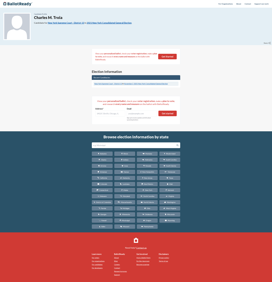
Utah (170, 184)
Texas (169, 178)
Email (129, 109)
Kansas (125, 172)
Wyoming (170, 220)
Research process (120, 271)
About (238, 4)
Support (117, 275)
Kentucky (125, 178)
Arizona (102, 166)
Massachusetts (125, 202)
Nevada (147, 166)
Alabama (102, 154)
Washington (170, 202)
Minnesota (125, 214)
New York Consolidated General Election (146, 84)
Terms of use (163, 261)
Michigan (124, 208)
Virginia (170, 196)
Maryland (125, 196)
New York (147, 190)
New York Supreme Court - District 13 (66, 23)
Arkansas (102, 172)
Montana (147, 154)
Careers (117, 264)
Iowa (125, 166)
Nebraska (147, 160)
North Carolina (147, 196)
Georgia (102, 214)
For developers (97, 268)
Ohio (147, 208)
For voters (95, 258)
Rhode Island (169, 154)
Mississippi (125, 220)
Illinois (124, 154)
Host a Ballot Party (143, 258)
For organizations (98, 261)
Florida (102, 208)
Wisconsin (170, 214)
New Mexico (147, 184)
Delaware (102, 196)
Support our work (261, 4)
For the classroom (142, 261)
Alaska (102, 160)
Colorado (102, 184)
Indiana (124, 160)
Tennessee (169, 172)
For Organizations (225, 4)
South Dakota (170, 166)
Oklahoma (147, 214)
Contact (248, 4)
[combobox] (110, 113)
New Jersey (147, 178)
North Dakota (147, 202)
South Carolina (169, 160)
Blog (116, 261)
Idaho (102, 226)
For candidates (97, 264)
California (102, 178)
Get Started (167, 56)
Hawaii (102, 220)
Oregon (147, 220)
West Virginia (170, 208)
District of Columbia (102, 202)
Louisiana (124, 184)
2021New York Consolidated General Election (109, 23)
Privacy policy (164, 258)
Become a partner (142, 264)
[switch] (267, 43)
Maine (124, 190)
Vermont (170, 190)
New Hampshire (147, 172)
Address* (99, 109)
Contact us (141, 247)
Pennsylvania (147, 226)
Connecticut (102, 190)
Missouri (124, 226)
